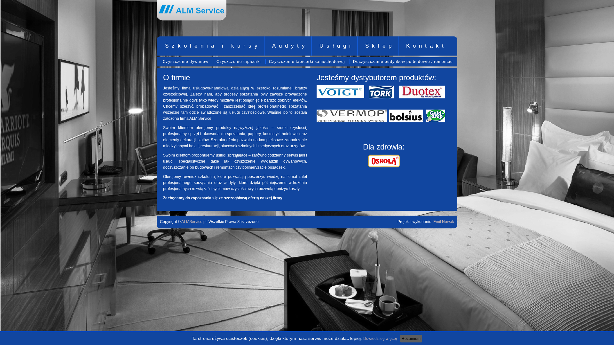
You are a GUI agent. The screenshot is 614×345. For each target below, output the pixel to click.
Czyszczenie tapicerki (238, 61)
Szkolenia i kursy (213, 46)
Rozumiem (411, 338)
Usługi (336, 46)
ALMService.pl (194, 221)
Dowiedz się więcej (380, 338)
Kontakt (426, 46)
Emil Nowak (443, 221)
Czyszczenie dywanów (186, 61)
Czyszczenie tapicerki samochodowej (307, 61)
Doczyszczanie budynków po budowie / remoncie (403, 61)
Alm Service (191, 10)
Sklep (380, 46)
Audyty (290, 46)
